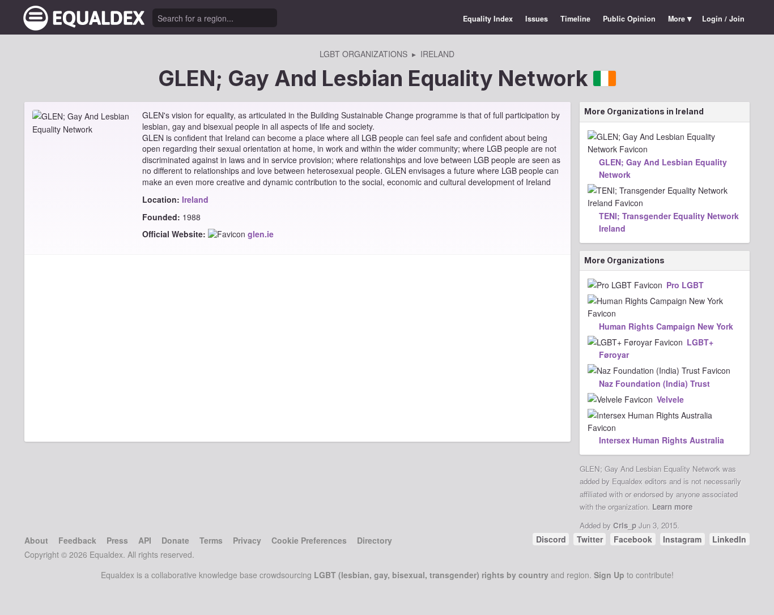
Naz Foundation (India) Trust (654, 383)
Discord (551, 539)
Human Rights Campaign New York (666, 326)
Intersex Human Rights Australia (661, 440)
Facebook (633, 539)
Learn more (672, 506)
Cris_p (624, 525)
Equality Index (488, 19)
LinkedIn (729, 539)
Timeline (575, 19)
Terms (211, 540)
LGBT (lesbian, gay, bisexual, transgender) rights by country (431, 574)
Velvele (670, 399)
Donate (175, 540)
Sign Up (609, 574)
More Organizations (624, 260)
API (144, 540)
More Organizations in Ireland (644, 111)
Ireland (195, 199)
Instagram (682, 539)
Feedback (77, 540)
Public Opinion (629, 19)
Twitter (590, 539)
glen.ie (261, 234)
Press (117, 540)
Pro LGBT (685, 285)
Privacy (247, 540)
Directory (374, 540)
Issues (536, 19)
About (36, 540)
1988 (191, 217)
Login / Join (723, 19)
